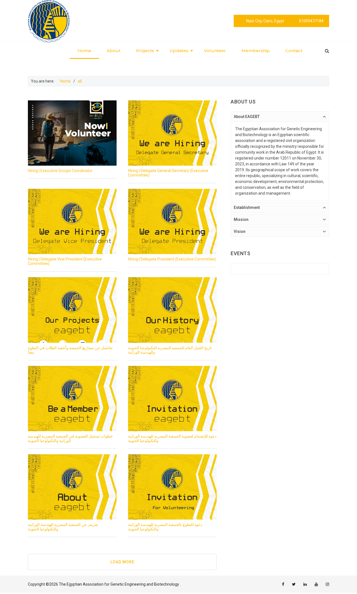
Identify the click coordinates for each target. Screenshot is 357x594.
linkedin (305, 584)
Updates (179, 50)
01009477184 (311, 21)
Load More (122, 562)
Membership (256, 50)
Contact (293, 50)
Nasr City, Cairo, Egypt (265, 21)
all (80, 81)
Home (84, 50)
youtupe (316, 584)
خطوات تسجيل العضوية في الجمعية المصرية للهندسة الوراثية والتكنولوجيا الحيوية (70, 438)
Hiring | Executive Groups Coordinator (60, 170)
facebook (283, 584)
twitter (294, 584)
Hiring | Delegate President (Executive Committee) (172, 259)
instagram (327, 584)
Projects (145, 50)
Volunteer (215, 50)
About (113, 50)
